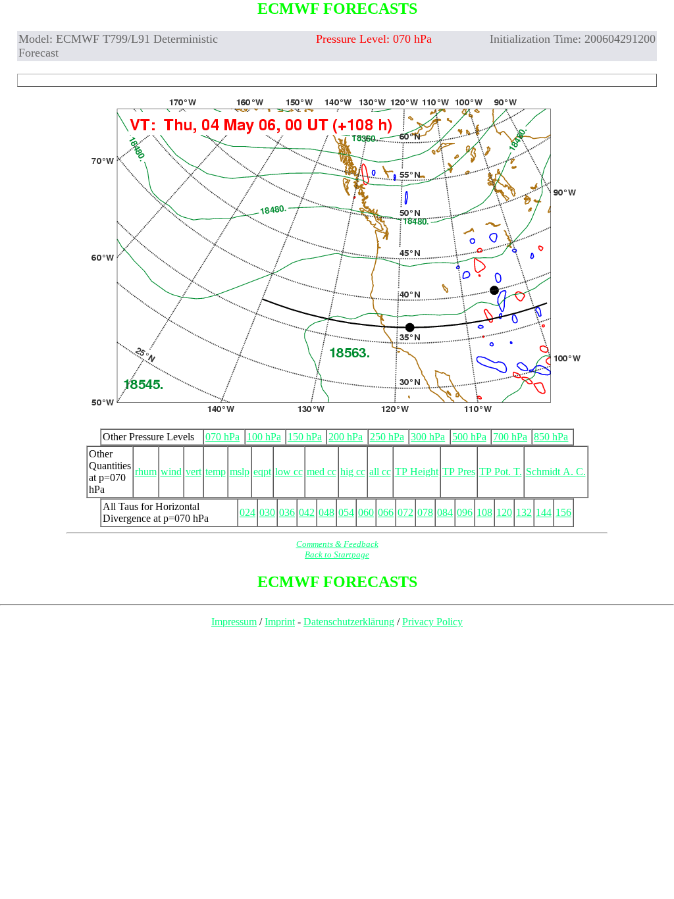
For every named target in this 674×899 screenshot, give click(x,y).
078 (425, 512)
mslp (239, 471)
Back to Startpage (337, 554)
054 (346, 512)
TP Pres (458, 471)
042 (307, 512)
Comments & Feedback (337, 544)
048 (326, 512)
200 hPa (345, 436)
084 (445, 512)
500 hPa (469, 436)
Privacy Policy (432, 621)
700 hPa (510, 436)
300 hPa (428, 436)
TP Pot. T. (500, 471)
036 (287, 512)
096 (465, 512)
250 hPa (387, 436)
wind (171, 471)
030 (267, 512)
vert (193, 471)
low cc (289, 471)
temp (215, 471)
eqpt (262, 471)
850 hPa (551, 436)
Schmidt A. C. (556, 471)
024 (247, 512)
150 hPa (305, 436)
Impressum (234, 621)
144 (544, 512)
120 (504, 512)
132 (524, 512)
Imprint (280, 621)
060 (366, 512)
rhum (146, 471)
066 (386, 512)
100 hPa (264, 436)
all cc (380, 471)
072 (405, 512)
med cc (321, 471)
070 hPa (222, 436)
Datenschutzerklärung (348, 621)
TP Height (416, 471)
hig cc (352, 471)
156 (563, 512)
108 (484, 512)
